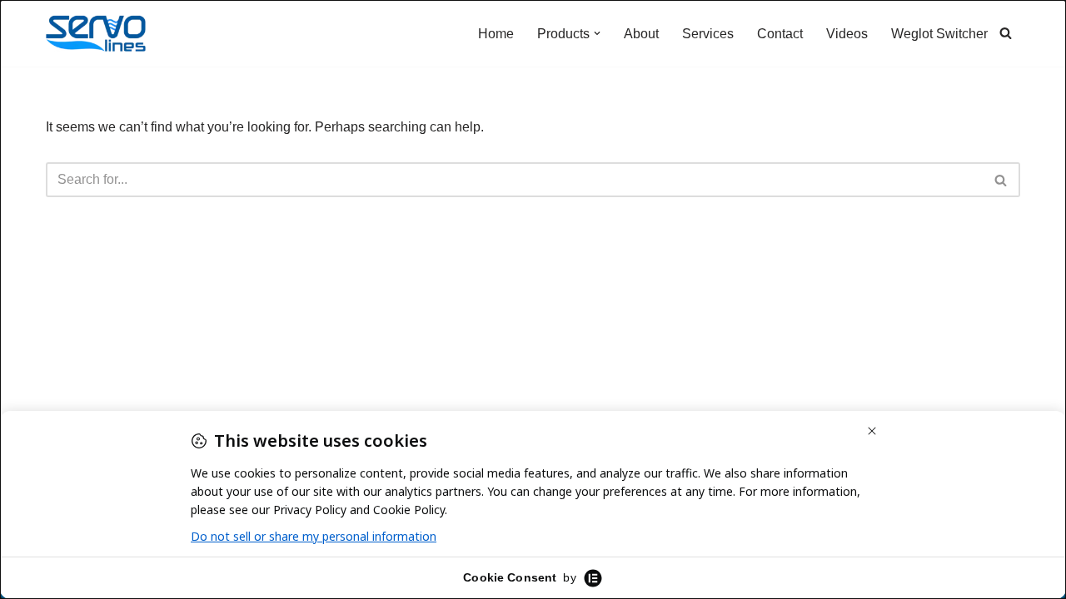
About (641, 34)
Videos (847, 34)
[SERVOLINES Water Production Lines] (96, 33)
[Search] (1005, 33)
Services (708, 34)
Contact (780, 34)
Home (496, 34)
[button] (597, 33)
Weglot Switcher (939, 34)
